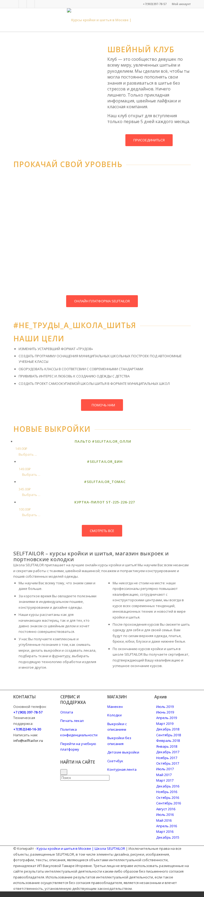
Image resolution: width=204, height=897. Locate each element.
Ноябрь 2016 (166, 791)
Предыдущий (25, 216)
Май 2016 (164, 820)
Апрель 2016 (166, 826)
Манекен (115, 706)
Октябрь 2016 (167, 797)
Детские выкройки (123, 752)
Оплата (66, 712)
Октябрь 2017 (167, 763)
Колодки (114, 715)
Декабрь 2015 (167, 837)
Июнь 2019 (165, 712)
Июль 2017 (165, 769)
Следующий (87, 216)
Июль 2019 (165, 706)
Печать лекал (72, 720)
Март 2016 (164, 831)
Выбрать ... (27, 454)
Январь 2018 (166, 746)
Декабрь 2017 (167, 752)
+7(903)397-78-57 (155, 4)
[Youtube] (39, 4)
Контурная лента (122, 769)
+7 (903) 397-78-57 (27, 712)
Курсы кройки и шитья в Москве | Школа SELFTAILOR (81, 848)
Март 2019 (164, 723)
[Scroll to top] (1, 894)
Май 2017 (164, 774)
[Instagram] (31, 4)
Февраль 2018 (168, 740)
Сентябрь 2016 (168, 803)
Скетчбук (115, 761)
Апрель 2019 (166, 717)
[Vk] (23, 4)
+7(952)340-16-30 (27, 729)
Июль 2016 (165, 814)
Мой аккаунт (181, 4)
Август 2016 (165, 809)
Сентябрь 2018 (168, 735)
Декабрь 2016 (167, 786)
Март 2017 (164, 780)
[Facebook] (15, 4)
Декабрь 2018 (167, 729)
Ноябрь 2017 (166, 757)
